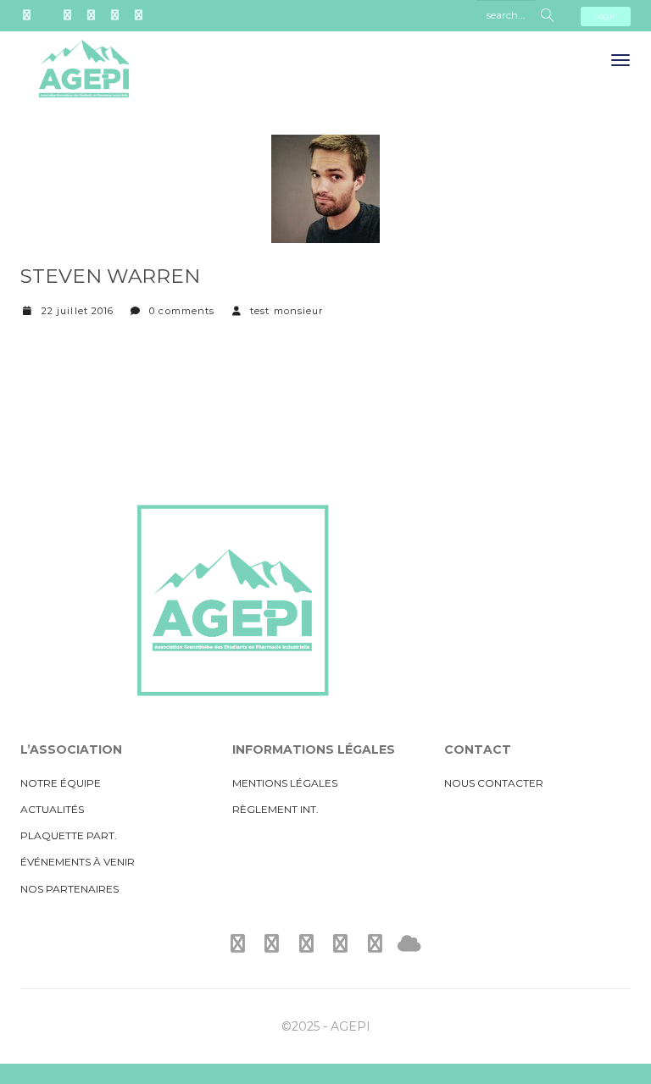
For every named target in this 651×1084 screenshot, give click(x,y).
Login (605, 15)
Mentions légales (284, 783)
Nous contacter (493, 783)
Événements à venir (77, 861)
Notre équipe (60, 783)
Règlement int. (275, 809)
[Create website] (409, 943)
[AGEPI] (83, 82)
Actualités (52, 809)
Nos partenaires (69, 888)
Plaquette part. (68, 835)
